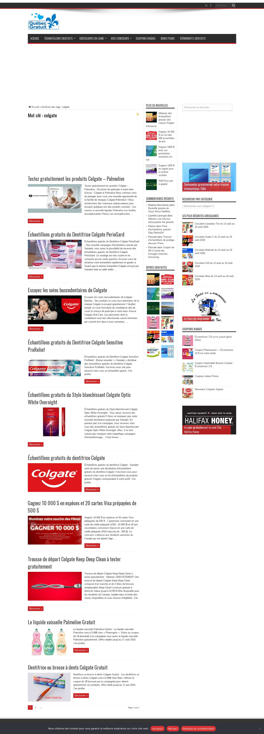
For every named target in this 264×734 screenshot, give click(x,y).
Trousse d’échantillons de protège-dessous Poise (161, 240)
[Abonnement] (137, 114)
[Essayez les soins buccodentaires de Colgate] (55, 323)
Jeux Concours (120, 38)
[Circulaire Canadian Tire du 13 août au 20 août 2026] (187, 232)
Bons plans (168, 38)
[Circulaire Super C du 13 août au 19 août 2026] (187, 245)
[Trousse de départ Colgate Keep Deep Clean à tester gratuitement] (55, 599)
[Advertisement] (132, 75)
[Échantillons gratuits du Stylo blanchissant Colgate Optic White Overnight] (55, 435)
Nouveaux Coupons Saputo (209, 389)
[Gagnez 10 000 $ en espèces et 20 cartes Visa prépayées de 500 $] (55, 543)
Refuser (172, 728)
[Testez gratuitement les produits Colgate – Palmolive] (55, 212)
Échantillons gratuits (59, 38)
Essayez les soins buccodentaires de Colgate (67, 290)
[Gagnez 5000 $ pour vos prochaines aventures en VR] (151, 155)
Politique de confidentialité (198, 728)
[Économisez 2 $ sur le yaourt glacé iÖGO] (187, 345)
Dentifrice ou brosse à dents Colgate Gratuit (68, 667)
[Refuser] (259, 728)
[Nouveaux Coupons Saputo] (187, 397)
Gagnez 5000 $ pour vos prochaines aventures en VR (160, 153)
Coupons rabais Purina (206, 376)
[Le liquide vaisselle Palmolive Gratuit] (49, 655)
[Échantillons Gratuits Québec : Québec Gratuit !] (43, 26)
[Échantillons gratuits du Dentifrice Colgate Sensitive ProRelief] (55, 382)
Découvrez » (35, 221)
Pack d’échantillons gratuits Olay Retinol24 (159, 229)
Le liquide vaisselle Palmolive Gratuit (61, 622)
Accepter (157, 728)
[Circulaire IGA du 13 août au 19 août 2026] (187, 271)
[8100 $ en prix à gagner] (151, 189)
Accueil (34, 38)
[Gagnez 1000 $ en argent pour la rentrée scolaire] (151, 174)
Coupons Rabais (145, 38)
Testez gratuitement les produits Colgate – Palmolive (76, 178)
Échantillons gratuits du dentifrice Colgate (66, 457)
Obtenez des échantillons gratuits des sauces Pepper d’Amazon (160, 120)
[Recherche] (233, 5)
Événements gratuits (193, 38)
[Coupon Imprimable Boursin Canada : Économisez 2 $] (187, 371)
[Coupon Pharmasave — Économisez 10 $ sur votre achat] (187, 358)
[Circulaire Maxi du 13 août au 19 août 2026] (187, 284)
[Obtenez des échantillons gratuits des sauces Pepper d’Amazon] (151, 121)
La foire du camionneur (196, 318)
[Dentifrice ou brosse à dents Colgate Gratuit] (49, 700)
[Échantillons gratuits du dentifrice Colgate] (55, 491)
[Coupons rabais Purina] (187, 384)
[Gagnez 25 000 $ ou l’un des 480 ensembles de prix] (151, 140)
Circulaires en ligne (91, 38)
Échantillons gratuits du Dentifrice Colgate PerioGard (76, 234)
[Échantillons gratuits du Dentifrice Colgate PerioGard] (55, 267)
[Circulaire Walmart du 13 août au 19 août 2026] (187, 258)
